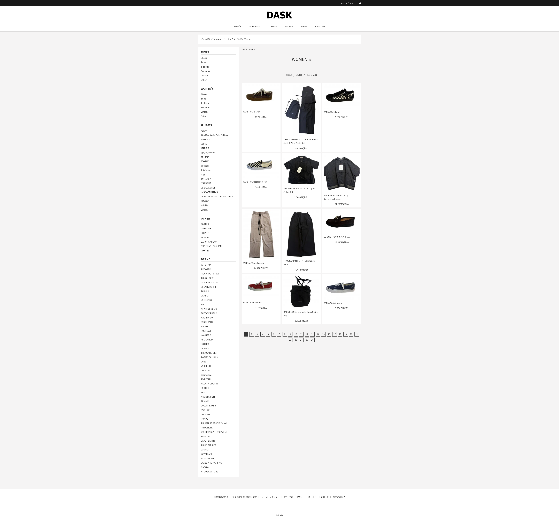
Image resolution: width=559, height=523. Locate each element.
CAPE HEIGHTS (208, 440)
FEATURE (320, 26)
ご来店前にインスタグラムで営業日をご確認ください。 (226, 39)
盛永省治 (205, 200)
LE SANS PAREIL (208, 286)
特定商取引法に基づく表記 (244, 496)
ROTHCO (205, 343)
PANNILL (205, 291)
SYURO (204, 143)
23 (296, 339)
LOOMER (205, 449)
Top (243, 49)
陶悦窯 (204, 130)
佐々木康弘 (206, 178)
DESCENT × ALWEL (210, 282)
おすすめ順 (312, 75)
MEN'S (237, 26)
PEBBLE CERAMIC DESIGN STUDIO (217, 196)
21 (356, 334)
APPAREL (205, 348)
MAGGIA (205, 467)
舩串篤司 (205, 161)
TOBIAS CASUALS (209, 357)
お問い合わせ (339, 496)
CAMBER (205, 295)
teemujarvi (206, 374)
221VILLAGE (207, 453)
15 (323, 334)
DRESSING (206, 228)
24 (301, 339)
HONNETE (206, 335)
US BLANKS (206, 300)
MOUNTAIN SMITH (209, 396)
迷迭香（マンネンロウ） (212, 462)
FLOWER (205, 232)
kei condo (205, 139)
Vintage (204, 75)
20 (351, 334)
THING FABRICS (208, 445)
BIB (202, 304)
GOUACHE (206, 370)
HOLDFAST (206, 330)
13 (312, 334)
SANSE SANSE (207, 322)
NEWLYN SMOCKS (209, 308)
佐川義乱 (205, 165)
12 (307, 334)
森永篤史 (205, 205)
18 (340, 334)
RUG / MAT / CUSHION (211, 246)
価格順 (299, 75)
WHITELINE (206, 365)
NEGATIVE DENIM (209, 383)
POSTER (205, 224)
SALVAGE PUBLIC (209, 313)
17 (334, 334)
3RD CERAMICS (208, 187)
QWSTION (205, 409)
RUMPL (204, 418)
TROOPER (206, 269)
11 (301, 334)
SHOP (304, 26)
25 (307, 339)
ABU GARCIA (207, 339)
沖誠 (203, 174)
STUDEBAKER (208, 458)
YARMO (204, 326)
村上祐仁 (205, 156)
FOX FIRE (205, 387)
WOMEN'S (254, 26)
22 (290, 339)
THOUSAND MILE (209, 352)
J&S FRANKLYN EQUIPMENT (214, 431)
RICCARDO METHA (210, 273)
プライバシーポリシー (294, 496)
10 (296, 334)
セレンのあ (206, 170)
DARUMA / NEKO (209, 241)
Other (204, 79)
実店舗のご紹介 (221, 496)
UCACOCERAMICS (209, 192)
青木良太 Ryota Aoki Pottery (214, 134)
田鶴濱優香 (206, 183)
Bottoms (205, 71)
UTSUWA (272, 26)
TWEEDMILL (207, 379)
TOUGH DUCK (207, 278)
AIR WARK (205, 414)
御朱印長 (205, 250)
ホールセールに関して (318, 496)
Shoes (204, 57)
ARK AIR (205, 401)
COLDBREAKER (208, 405)
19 (345, 334)
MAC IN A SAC (207, 317)
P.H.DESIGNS (207, 427)
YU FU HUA (206, 264)
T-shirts (205, 66)
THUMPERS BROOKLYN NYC (214, 423)
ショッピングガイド (270, 496)
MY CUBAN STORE (209, 471)
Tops (203, 62)
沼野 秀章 (205, 148)
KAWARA (205, 237)
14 (318, 334)
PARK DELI (206, 436)
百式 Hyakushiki (208, 152)
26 (312, 339)
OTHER (289, 26)
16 (329, 334)
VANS (203, 361)
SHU (203, 392)
